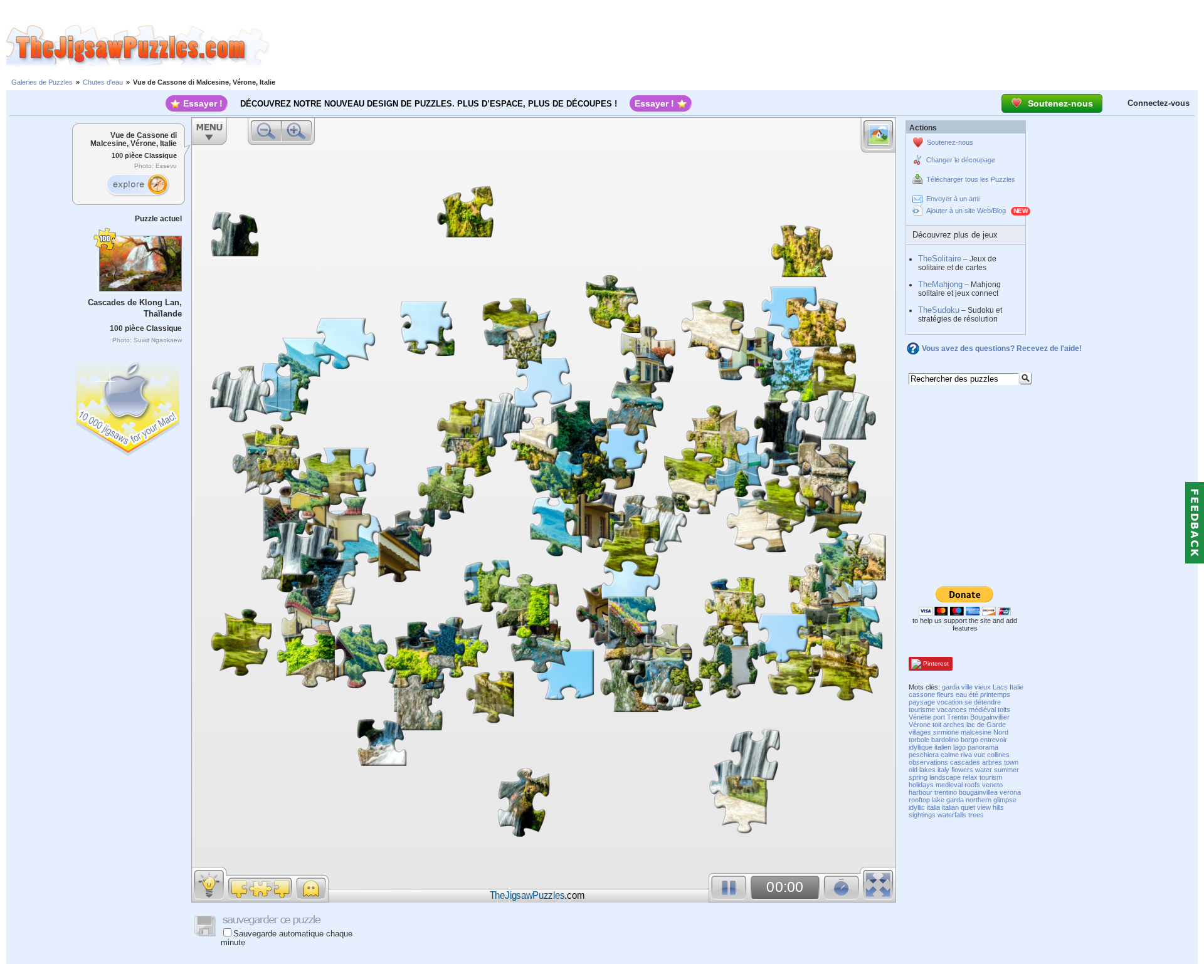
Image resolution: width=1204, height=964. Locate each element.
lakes (927, 769)
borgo (969, 739)
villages (920, 732)
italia (933, 807)
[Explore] (137, 184)
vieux (982, 687)
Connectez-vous (1158, 103)
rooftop (919, 800)
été (973, 694)
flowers (962, 769)
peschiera (924, 754)
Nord (1000, 732)
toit (936, 724)
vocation (950, 702)
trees (976, 815)
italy (943, 769)
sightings (922, 815)
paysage (922, 702)
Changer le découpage (960, 160)
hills (998, 807)
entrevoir (993, 739)
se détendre (982, 702)
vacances (952, 709)
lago (959, 747)
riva (966, 754)
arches (953, 724)
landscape (945, 777)
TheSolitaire (939, 258)
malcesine (976, 732)
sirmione (946, 732)
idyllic (917, 807)
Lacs (1000, 687)
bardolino (945, 739)
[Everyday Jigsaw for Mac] (128, 405)
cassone (922, 694)
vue (979, 754)
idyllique (920, 747)
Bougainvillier (990, 717)
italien (942, 747)
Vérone (920, 724)
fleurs (945, 694)
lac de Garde (986, 724)
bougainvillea (978, 792)
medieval (949, 784)
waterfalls (951, 815)
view (984, 807)
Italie (1016, 687)
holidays (921, 784)
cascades (965, 762)
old (913, 769)
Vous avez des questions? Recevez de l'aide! (1002, 348)
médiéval (982, 709)
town (1011, 762)
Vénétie (920, 717)
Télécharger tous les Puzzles (970, 179)
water (983, 769)
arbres (992, 762)
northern (978, 800)
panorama (983, 747)
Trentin (957, 717)
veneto (992, 784)
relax (970, 777)
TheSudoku (938, 310)
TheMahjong (940, 284)
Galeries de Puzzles (42, 82)
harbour (920, 792)
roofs (972, 784)
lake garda (948, 800)
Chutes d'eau (103, 82)
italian (950, 807)
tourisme (922, 709)
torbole (919, 739)
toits (1004, 709)
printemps (995, 694)
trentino (945, 792)
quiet (968, 807)
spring (918, 777)
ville (967, 687)
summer (1006, 769)
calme (950, 754)
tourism (991, 777)
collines (998, 754)
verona (1010, 792)
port (939, 717)
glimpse (1005, 800)
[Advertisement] (737, 46)
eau (961, 694)
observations (928, 762)
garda (950, 687)
